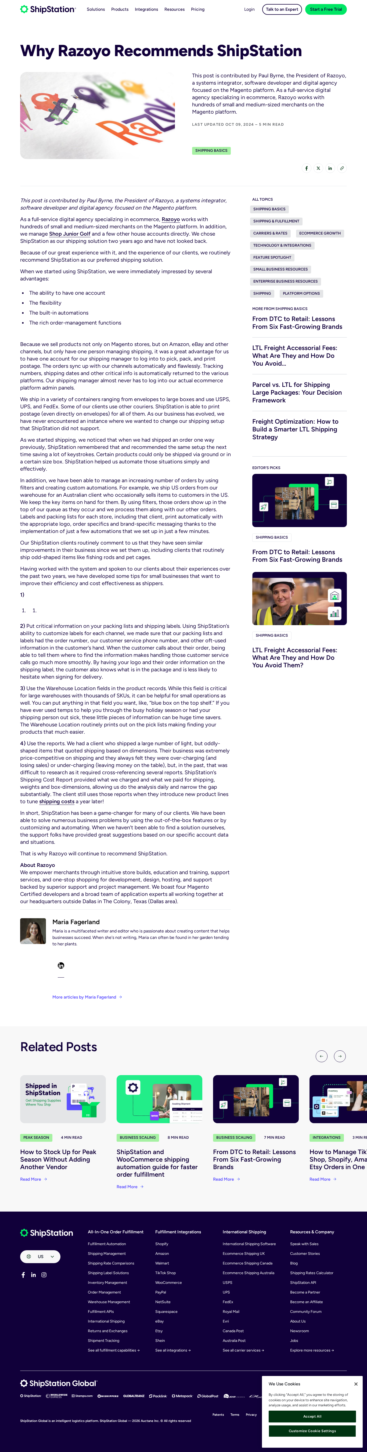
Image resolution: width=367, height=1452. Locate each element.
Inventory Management (107, 1282)
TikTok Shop (165, 1273)
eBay (159, 1321)
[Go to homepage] (48, 9)
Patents (218, 1415)
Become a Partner (305, 1292)
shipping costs (56, 801)
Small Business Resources (280, 269)
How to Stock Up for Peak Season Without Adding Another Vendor (58, 1159)
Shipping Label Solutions (108, 1273)
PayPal (160, 1292)
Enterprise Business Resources (285, 281)
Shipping (262, 293)
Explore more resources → (312, 1350)
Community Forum (306, 1311)
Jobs (294, 1340)
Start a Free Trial (326, 9)
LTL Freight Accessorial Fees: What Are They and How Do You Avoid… (294, 355)
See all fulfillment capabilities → (114, 1350)
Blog (294, 1263)
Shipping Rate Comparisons (111, 1263)
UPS (226, 1292)
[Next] (340, 1056)
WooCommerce (168, 1282)
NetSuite (163, 1302)
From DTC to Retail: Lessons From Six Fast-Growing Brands (297, 322)
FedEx (228, 1302)
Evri (226, 1321)
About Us (298, 1321)
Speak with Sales (304, 1244)
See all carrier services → (243, 1350)
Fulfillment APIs (101, 1311)
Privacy (251, 1415)
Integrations (146, 9)
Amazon (162, 1253)
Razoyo (171, 219)
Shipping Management (107, 1253)
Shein (160, 1340)
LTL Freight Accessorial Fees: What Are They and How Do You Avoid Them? (294, 657)
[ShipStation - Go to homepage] (46, 1233)
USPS (227, 1282)
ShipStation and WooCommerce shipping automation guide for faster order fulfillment (157, 1163)
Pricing (197, 9)
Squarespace (166, 1311)
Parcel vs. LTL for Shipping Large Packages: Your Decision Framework (297, 392)
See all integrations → (173, 1350)
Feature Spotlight (272, 257)
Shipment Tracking (103, 1340)
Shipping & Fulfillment (276, 221)
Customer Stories (305, 1253)
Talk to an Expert (282, 9)
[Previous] (322, 1056)
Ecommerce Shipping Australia (248, 1273)
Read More (30, 1179)
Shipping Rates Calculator (311, 1273)
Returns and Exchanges (108, 1331)
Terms (235, 1415)
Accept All (312, 1416)
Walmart (162, 1263)
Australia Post (234, 1340)
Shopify (161, 1244)
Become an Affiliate (306, 1302)
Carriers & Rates (270, 233)
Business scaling (138, 1137)
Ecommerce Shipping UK (244, 1253)
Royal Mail (231, 1311)
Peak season (36, 1137)
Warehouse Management (109, 1302)
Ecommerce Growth (320, 233)
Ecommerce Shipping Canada (247, 1263)
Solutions (96, 9)
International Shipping (106, 1321)
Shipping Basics (211, 150)
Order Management (104, 1292)
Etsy (159, 1331)
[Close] (356, 1384)
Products (119, 9)
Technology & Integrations (282, 245)
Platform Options (301, 293)
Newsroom (299, 1331)
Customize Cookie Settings (312, 1431)
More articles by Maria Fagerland (84, 997)
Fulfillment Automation (107, 1244)
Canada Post (233, 1331)
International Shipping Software (249, 1244)
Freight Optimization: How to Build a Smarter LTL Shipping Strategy (295, 429)
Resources (174, 9)
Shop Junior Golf (70, 233)
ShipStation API (303, 1282)
